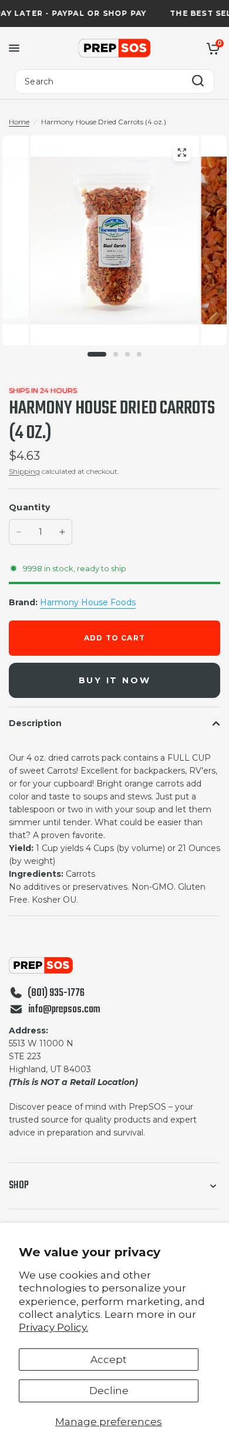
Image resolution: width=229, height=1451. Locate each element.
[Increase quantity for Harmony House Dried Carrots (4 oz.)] (62, 532)
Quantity (29, 507)
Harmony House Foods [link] (88, 602)
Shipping (24, 471)
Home (19, 121)
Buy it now (115, 680)
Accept (108, 1359)
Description (35, 723)
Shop (19, 1185)
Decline (109, 1390)
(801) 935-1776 (56, 993)
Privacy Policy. (53, 1327)
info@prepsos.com (64, 1010)
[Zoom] (181, 152)
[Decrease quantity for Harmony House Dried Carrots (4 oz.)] (18, 532)
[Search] (198, 82)
